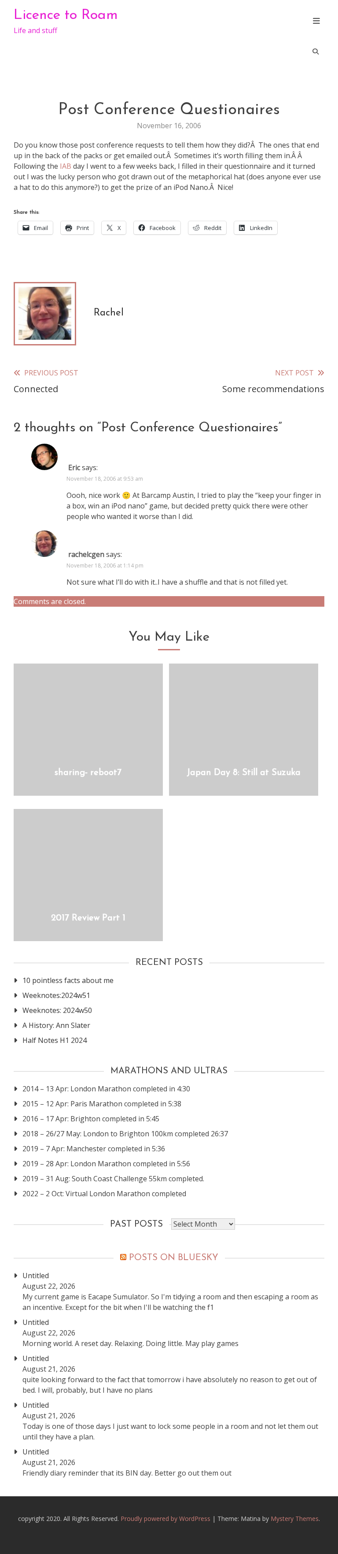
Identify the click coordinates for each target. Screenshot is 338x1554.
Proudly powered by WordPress (166, 1518)
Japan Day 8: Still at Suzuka (244, 772)
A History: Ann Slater (56, 1025)
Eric (74, 467)
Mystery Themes (295, 1518)
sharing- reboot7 (88, 772)
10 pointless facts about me (68, 980)
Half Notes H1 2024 (54, 1040)
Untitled (35, 1275)
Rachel (109, 313)
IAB (65, 166)
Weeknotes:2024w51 (56, 995)
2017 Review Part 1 (88, 918)
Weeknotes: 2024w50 (57, 1010)
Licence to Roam (66, 15)
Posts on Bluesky (173, 1258)
